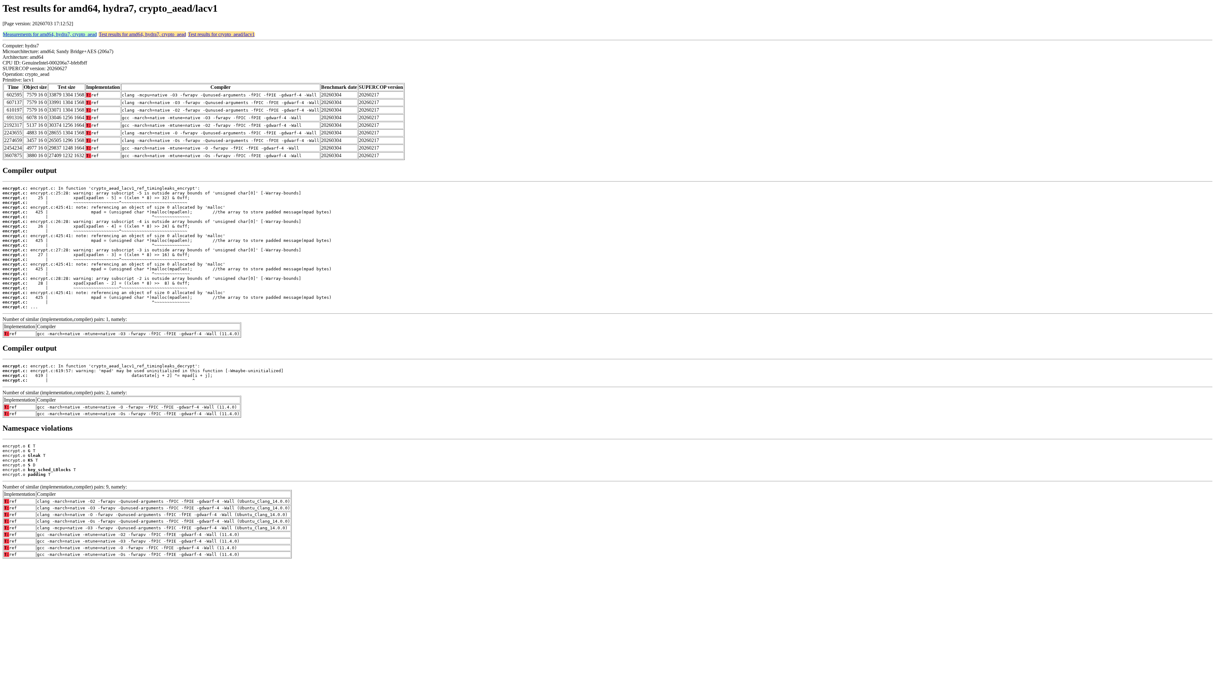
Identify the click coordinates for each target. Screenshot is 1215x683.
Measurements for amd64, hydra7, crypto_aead (50, 34)
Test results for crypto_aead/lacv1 (221, 34)
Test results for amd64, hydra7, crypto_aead (142, 34)
